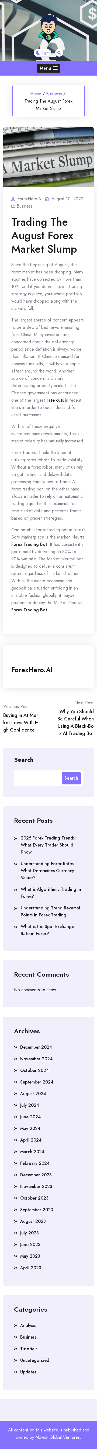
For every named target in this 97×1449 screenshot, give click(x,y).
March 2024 (32, 1152)
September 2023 (36, 1210)
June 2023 (30, 1244)
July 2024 (29, 1105)
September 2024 (36, 1082)
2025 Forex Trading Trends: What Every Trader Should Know (48, 845)
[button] (48, 68)
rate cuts (55, 400)
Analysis (28, 1325)
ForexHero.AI (32, 670)
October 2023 (34, 1198)
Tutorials (28, 1349)
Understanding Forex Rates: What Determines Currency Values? (48, 871)
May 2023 (30, 1256)
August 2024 (33, 1094)
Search (23, 759)
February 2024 (35, 1163)
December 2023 (36, 1175)
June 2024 (30, 1117)
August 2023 (33, 1221)
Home (35, 94)
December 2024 (36, 1047)
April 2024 (30, 1140)
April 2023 (30, 1268)
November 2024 (36, 1059)
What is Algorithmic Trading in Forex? (51, 892)
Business (54, 94)
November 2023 (36, 1186)
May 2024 (30, 1128)
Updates (28, 1372)
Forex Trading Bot (29, 544)
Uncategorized (34, 1360)
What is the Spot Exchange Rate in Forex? (47, 930)
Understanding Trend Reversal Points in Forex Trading (50, 911)
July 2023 (29, 1233)
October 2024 (34, 1070)
